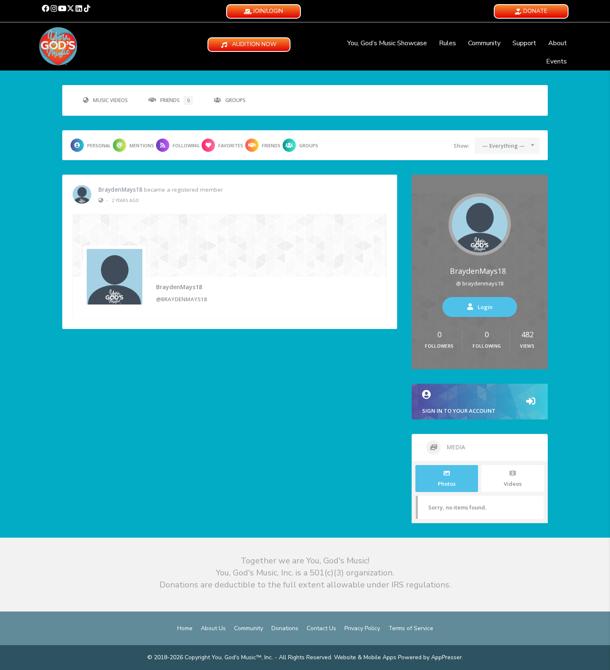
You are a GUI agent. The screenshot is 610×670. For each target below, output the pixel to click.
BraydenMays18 (120, 189)
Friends (175, 100)
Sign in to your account (458, 410)
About (557, 43)
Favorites (230, 145)
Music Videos (110, 100)
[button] (45, 8)
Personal (99, 145)
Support (524, 43)
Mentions (141, 145)
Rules (447, 43)
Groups (235, 100)
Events (556, 61)
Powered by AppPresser (430, 657)
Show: (461, 145)
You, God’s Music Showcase (387, 43)
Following (186, 145)
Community (484, 43)
